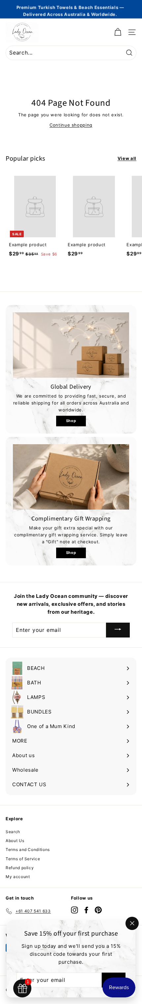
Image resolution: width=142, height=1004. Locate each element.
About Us (15, 840)
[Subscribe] (118, 630)
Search (13, 831)
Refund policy (20, 867)
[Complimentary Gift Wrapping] (71, 477)
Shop (71, 420)
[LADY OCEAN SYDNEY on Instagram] (74, 910)
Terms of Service (23, 858)
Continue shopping (71, 125)
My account (18, 876)
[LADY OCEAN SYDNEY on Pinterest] (98, 910)
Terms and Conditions (28, 849)
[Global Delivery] (71, 345)
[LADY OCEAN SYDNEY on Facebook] (86, 910)
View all (127, 158)
